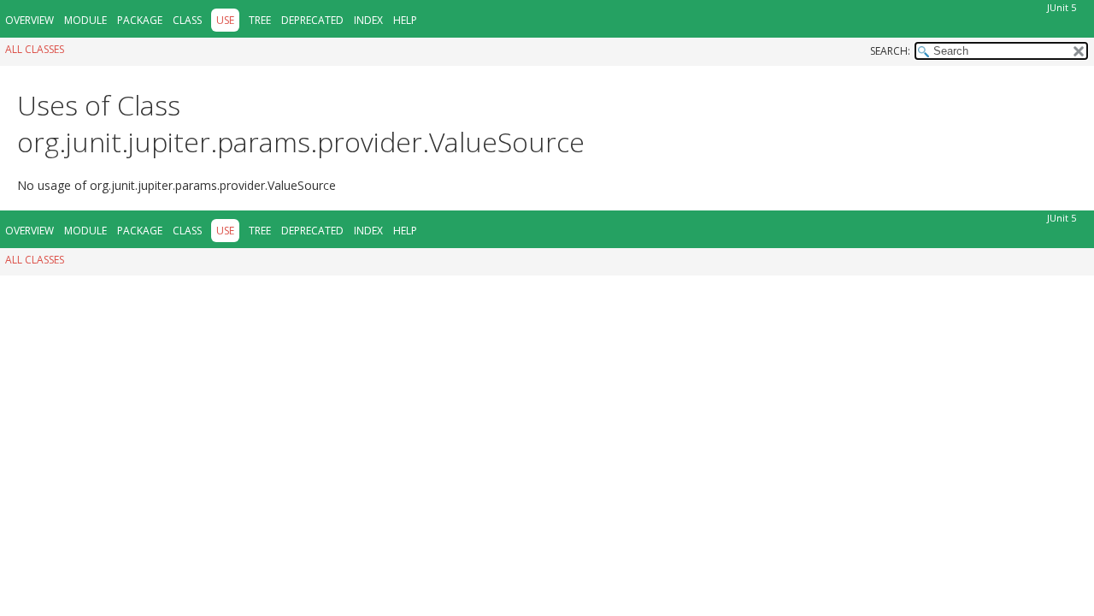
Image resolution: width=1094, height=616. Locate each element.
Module (85, 20)
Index (368, 20)
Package (139, 20)
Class (187, 20)
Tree (260, 20)
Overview (29, 20)
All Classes (34, 49)
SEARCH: (890, 51)
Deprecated (312, 20)
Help (405, 20)
